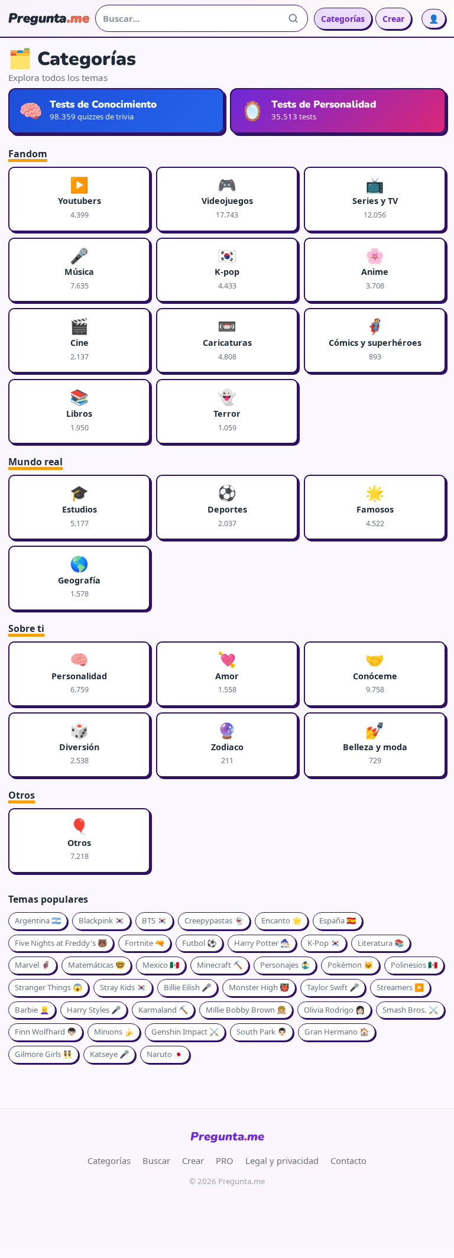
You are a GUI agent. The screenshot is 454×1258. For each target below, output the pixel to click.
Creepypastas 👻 (214, 920)
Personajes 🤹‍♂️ (285, 964)
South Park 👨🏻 (261, 1031)
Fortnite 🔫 (144, 943)
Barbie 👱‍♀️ (32, 1009)
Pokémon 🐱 (350, 964)
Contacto (348, 1160)
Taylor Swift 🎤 (333, 987)
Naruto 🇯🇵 (165, 1054)
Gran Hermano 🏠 (336, 1031)
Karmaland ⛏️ (163, 1009)
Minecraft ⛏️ (219, 964)
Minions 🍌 (114, 1031)
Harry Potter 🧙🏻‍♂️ (262, 943)
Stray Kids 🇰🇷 (123, 987)
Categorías (343, 18)
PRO (225, 1160)
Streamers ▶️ (400, 987)
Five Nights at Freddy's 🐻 (61, 943)
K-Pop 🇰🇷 (323, 943)
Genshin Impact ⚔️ (185, 1031)
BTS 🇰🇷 (154, 920)
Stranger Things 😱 (48, 987)
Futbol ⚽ (199, 943)
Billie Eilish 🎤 (187, 987)
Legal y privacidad (282, 1160)
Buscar (156, 1160)
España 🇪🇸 (337, 920)
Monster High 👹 (259, 987)
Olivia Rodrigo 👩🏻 (334, 1009)
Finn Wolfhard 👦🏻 (45, 1031)
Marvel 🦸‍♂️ (32, 964)
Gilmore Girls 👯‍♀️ (43, 1054)
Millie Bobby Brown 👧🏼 (246, 1009)
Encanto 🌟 (281, 920)
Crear (393, 18)
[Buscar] (293, 18)
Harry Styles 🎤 (94, 1009)
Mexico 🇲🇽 (160, 964)
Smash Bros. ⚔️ (410, 1009)
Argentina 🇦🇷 (38, 920)
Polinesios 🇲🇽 (414, 964)
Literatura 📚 (381, 943)
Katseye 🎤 (109, 1054)
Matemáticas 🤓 (96, 964)
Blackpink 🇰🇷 (101, 920)
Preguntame (227, 1136)
